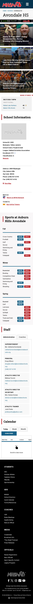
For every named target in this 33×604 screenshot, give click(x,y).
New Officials (8, 557)
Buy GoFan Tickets (13, 204)
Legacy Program (9, 563)
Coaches (22, 337)
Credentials (8, 535)
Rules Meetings (9, 517)
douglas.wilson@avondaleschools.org (16, 365)
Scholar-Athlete (9, 474)
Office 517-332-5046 (7, 590)
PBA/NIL (7, 480)
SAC (5, 472)
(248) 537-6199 (10, 369)
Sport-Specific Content (11, 560)
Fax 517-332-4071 (17, 590)
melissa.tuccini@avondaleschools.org (16, 382)
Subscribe (9, 433)
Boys (20, 237)
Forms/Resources (10, 502)
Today (5, 429)
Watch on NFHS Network (15, 198)
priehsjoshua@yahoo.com (13, 412)
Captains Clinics (9, 477)
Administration (9, 337)
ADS (6, 490)
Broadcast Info (9, 537)
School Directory (9, 497)
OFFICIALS (8, 550)
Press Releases (9, 543)
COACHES (8, 510)
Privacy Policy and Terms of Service (22, 595)
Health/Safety (8, 520)
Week (14, 429)
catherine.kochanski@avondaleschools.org (16, 351)
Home (4, 10)
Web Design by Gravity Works (18, 597)
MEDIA (7, 530)
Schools (10, 10)
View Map (8, 183)
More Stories (25, 95)
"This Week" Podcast (11, 540)
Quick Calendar (9, 500)
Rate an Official (9, 523)
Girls (27, 237)
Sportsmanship (9, 482)
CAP (5, 514)
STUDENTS (8, 467)
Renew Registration (10, 555)
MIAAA (6, 494)
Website (6, 158)
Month (23, 429)
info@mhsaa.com (26, 590)
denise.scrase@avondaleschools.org (16, 399)
